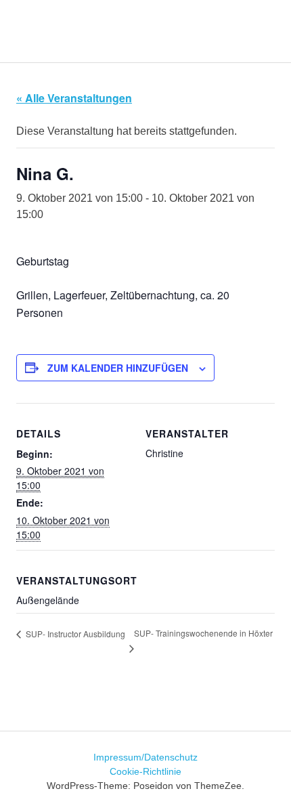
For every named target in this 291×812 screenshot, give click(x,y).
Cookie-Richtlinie (145, 771)
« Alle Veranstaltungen (74, 98)
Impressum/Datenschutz (145, 757)
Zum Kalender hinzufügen (117, 368)
